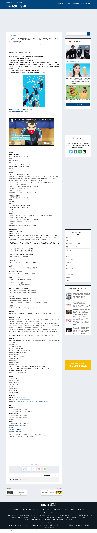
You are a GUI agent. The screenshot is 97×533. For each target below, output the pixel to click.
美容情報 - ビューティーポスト (86, 515)
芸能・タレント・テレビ (72, 247)
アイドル (68, 253)
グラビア (68, 256)
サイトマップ (81, 509)
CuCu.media (70, 274)
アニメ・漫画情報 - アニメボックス (28, 515)
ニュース (68, 265)
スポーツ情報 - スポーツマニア (20, 517)
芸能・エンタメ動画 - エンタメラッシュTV (63, 519)
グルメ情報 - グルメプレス (11, 515)
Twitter (71, 154)
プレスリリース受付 (85, 3)
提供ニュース (69, 269)
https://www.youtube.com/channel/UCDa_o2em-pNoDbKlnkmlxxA (33, 401)
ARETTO (70, 271)
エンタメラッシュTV (78, 104)
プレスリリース (55, 475)
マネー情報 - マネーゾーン (37, 517)
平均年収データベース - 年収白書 (39, 525)
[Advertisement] (48, 20)
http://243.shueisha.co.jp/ (15, 431)
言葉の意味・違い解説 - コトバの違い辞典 (79, 525)
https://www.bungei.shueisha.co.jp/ (17, 425)
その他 (68, 277)
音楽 (67, 237)
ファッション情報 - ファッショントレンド (66, 515)
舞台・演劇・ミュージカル (73, 243)
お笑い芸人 (69, 250)
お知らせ (68, 280)
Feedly (80, 154)
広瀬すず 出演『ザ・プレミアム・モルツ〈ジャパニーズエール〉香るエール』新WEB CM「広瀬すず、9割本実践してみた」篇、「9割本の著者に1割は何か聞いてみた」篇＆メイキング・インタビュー (78, 81)
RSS (84, 154)
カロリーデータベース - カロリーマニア (18, 525)
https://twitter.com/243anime (23, 399)
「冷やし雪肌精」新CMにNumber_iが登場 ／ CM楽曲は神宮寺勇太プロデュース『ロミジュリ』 (78, 60)
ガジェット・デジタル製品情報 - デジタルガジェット (37, 519)
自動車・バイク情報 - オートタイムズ (76, 517)
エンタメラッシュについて (64, 3)
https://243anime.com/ (19, 397)
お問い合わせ (76, 3)
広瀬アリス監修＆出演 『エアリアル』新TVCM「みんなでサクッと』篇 (78, 100)
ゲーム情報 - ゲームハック (46, 515)
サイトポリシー (48, 509)
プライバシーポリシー (35, 509)
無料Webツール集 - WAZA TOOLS (58, 525)
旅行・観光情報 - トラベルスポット (55, 517)
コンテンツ (69, 262)
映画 (67, 240)
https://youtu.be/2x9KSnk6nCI (20, 111)
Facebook (75, 154)
